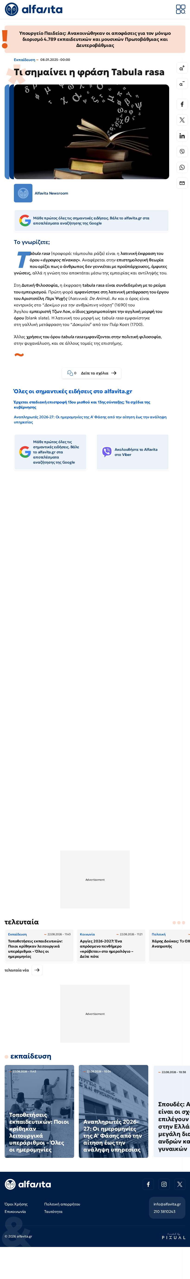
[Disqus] (95, 545)
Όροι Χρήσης (16, 1204)
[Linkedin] (182, 135)
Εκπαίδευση (24, 60)
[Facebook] (182, 104)
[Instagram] (164, 1184)
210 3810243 (164, 1211)
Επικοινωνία (15, 1211)
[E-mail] (182, 183)
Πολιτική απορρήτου (62, 1204)
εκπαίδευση (30, 1056)
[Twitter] (182, 120)
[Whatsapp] (182, 167)
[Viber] (182, 151)
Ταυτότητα (53, 1211)
